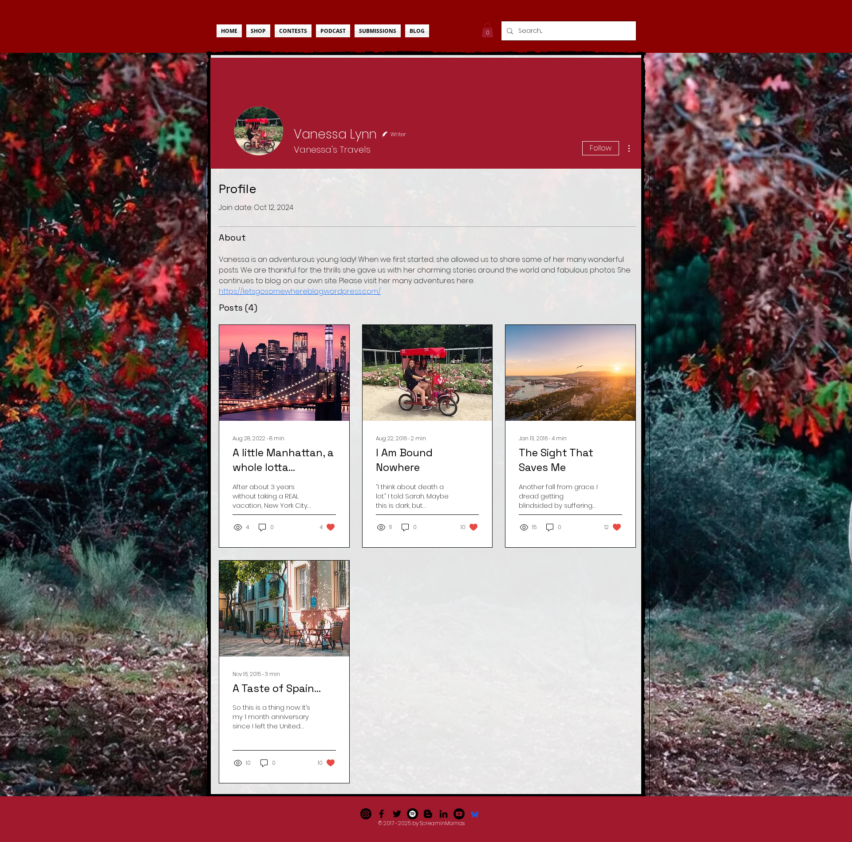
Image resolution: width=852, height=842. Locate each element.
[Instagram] (365, 813)
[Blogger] (428, 813)
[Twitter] (396, 813)
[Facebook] (381, 813)
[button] (487, 30)
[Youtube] (459, 813)
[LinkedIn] (443, 813)
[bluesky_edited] (474, 813)
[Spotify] (412, 813)
